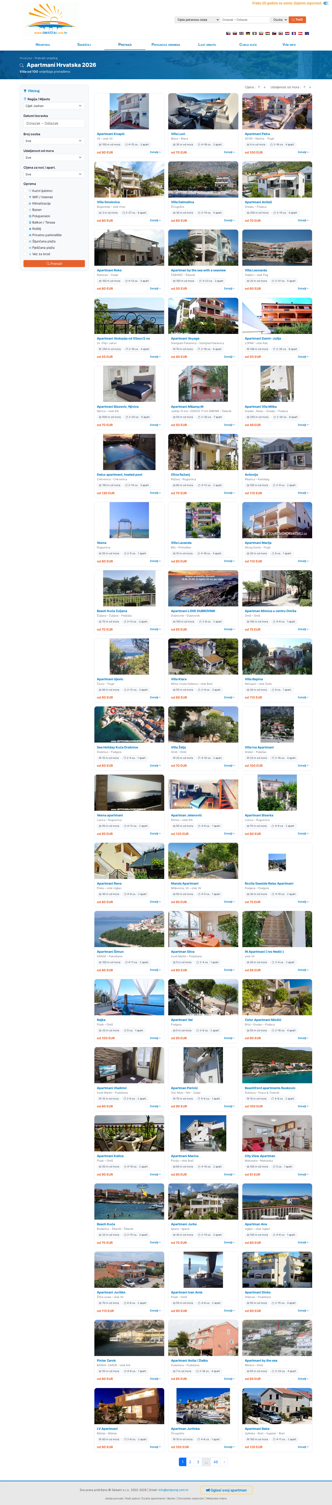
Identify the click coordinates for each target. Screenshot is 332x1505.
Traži (299, 19)
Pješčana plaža (43, 247)
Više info (289, 45)
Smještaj (84, 45)
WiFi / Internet (42, 197)
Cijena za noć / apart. (39, 167)
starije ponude (114, 1498)
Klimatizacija (41, 203)
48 (215, 1462)
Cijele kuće (248, 45)
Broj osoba (31, 134)
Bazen (37, 210)
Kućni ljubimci (42, 191)
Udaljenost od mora (38, 151)
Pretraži (125, 45)
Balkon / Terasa (43, 222)
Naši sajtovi (132, 1498)
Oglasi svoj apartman (228, 1490)
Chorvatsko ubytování (190, 1498)
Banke (171, 1498)
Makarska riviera (216, 1498)
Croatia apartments (153, 1498)
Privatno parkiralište (47, 235)
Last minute (207, 45)
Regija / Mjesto (39, 99)
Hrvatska (43, 45)
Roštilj (36, 229)
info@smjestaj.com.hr (173, 1489)
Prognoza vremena (166, 45)
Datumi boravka (35, 116)
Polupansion (41, 216)
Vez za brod (41, 254)
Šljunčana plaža (44, 241)
